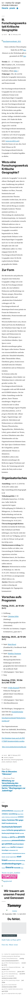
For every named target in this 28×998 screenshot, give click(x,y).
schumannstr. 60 (13, 850)
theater (3, 867)
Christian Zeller (13, 616)
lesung (4, 837)
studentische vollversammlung (16, 860)
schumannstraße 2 (7, 853)
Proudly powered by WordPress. (11, 956)
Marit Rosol (12, 644)
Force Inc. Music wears (10, 945)
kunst (17, 833)
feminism (11, 820)
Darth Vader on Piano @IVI (11, 940)
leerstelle (22, 833)
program (10, 757)
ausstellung (13, 814)
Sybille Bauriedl (13, 688)
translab (17, 868)
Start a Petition (6, 935)
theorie (5, 8)
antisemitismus (7, 811)
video (22, 867)
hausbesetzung (11, 823)
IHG (15, 71)
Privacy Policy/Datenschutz (10, 958)
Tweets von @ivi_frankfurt (11, 873)
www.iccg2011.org (12, 141)
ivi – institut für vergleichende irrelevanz (11, 4)
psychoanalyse (18, 844)
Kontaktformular (17, 712)
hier (24, 50)
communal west (13, 817)
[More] (17, 8)
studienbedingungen (11, 863)
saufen (13, 847)
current (6, 757)
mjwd (8, 837)
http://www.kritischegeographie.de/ (14, 747)
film (17, 820)
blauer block (20, 814)
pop (16, 837)
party (12, 837)
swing (23, 864)
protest (8, 844)
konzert (17, 826)
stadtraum (9, 762)
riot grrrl (8, 847)
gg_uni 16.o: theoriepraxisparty (13, 961)
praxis (12, 8)
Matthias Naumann (14, 653)
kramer (4, 830)
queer (4, 847)
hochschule (7, 759)
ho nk (5, 34)
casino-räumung (6, 817)
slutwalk (8, 857)
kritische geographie (17, 759)
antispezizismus (17, 811)
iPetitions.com (12, 935)
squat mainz (13, 857)
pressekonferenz (6, 840)
